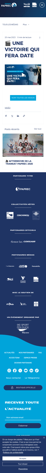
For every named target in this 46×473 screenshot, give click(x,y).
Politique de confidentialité (13, 452)
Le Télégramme (32, 378)
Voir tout (37, 129)
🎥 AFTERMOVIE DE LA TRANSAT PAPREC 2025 (19, 162)
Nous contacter (13, 378)
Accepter (22, 458)
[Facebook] (15, 370)
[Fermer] (43, 439)
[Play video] (23, 74)
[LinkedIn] (31, 370)
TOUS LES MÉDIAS (10, 24)
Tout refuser (22, 464)
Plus (25, 24)
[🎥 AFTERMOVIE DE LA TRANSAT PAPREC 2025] (23, 145)
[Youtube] (26, 370)
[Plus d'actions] (39, 37)
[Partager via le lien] (24, 116)
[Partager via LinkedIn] (18, 116)
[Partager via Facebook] (6, 116)
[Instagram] (9, 370)
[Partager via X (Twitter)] (12, 116)
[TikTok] (37, 370)
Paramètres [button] (23, 469)
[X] (20, 370)
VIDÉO (7, 108)
